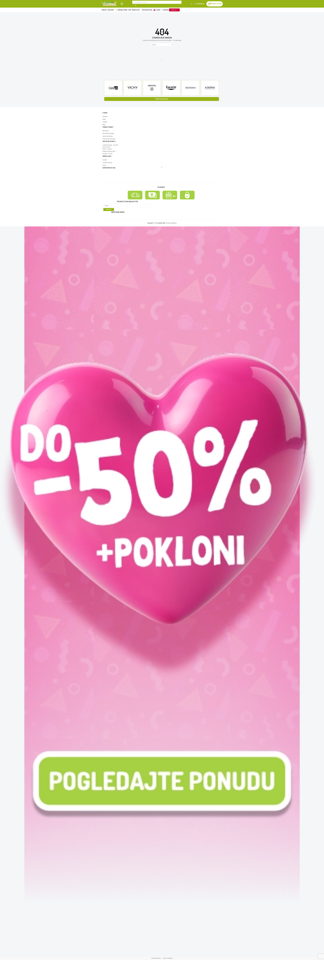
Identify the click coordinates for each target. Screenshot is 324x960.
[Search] (135, 5)
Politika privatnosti (156, 958)
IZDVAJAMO (110, 10)
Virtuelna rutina (148, 10)
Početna (104, 10)
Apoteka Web (161, 223)
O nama (158, 10)
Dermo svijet (136, 10)
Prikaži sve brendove (161, 99)
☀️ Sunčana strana (121, 10)
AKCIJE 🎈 (174, 10)
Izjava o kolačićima (168, 958)
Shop (129, 10)
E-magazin (165, 10)
